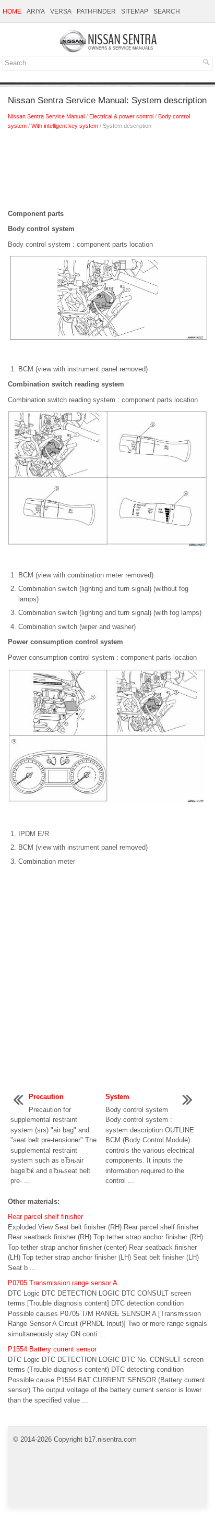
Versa (60, 11)
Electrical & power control (121, 116)
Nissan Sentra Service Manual (46, 116)
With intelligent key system (64, 126)
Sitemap (134, 11)
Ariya (36, 11)
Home (12, 11)
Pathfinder (96, 11)
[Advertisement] (107, 172)
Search (166, 11)
